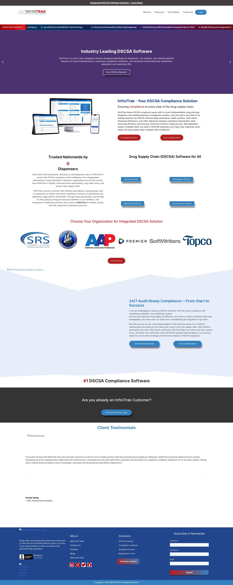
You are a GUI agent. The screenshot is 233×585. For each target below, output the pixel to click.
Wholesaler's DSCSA (181, 179)
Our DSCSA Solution (116, 72)
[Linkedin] (72, 565)
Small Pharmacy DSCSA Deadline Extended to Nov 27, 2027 (160, 27)
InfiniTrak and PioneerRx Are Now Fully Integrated (105, 27)
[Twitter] (83, 565)
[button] (2, 62)
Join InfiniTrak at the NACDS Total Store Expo (54, 27)
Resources (159, 12)
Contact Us (188, 12)
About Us (147, 12)
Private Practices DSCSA (181, 204)
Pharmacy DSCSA (131, 179)
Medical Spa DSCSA (132, 203)
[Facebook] (89, 565)
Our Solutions (173, 12)
